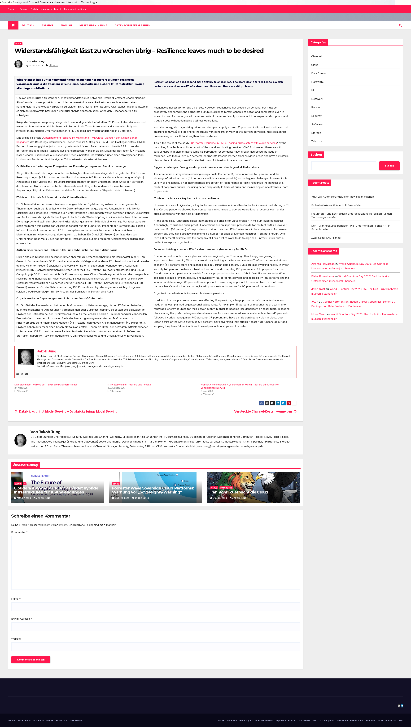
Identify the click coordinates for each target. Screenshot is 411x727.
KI (25, 484)
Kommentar (19, 532)
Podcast (316, 107)
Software (317, 124)
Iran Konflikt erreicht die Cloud (239, 492)
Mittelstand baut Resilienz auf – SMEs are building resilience (46, 384)
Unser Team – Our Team (390, 720)
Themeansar (76, 720)
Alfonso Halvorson (323, 263)
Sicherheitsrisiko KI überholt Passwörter (336, 205)
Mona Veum (318, 314)
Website (16, 638)
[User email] (26, 373)
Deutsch (12, 9)
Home (221, 720)
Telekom (316, 141)
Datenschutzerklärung (75, 9)
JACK (314, 301)
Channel (316, 56)
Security (316, 115)
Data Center (226, 488)
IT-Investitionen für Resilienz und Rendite (129, 384)
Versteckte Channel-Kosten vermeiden (263, 411)
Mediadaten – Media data (350, 720)
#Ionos (53, 65)
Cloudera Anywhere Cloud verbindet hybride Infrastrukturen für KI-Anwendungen (56, 490)
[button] (400, 25)
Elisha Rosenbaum (322, 276)
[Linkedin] (17, 373)
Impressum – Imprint (51, 9)
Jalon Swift (318, 289)
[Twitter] (22, 373)
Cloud (18, 44)
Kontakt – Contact (308, 720)
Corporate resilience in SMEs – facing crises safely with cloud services (234, 143)
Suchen (316, 154)
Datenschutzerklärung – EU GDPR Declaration (250, 720)
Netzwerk (317, 98)
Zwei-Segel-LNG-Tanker (326, 237)
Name (16, 598)
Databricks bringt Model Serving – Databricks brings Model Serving (68, 411)
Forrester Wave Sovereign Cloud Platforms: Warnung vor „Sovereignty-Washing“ (153, 490)
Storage (316, 132)
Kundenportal (327, 720)
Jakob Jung (38, 61)
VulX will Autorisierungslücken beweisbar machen (342, 196)
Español (23, 9)
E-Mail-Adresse (21, 618)
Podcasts (370, 720)
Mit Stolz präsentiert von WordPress (26, 720)
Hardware (317, 82)
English (34, 9)
